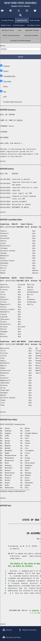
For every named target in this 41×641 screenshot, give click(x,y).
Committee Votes (9, 76)
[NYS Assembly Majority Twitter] (18, 11)
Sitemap (9, 630)
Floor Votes (7, 81)
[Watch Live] (2, 11)
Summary (6, 66)
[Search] (20, 15)
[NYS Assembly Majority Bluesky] (35, 11)
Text (4, 92)
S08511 (20, 120)
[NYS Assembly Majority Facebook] (10, 11)
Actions (6, 71)
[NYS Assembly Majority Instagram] (27, 11)
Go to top (2, 161)
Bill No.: (3, 46)
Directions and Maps (13, 637)
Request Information (29, 630)
